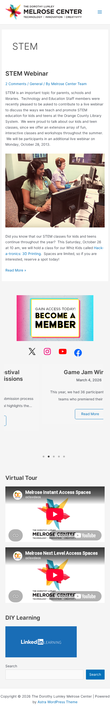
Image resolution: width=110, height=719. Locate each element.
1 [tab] (43, 457)
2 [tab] (49, 457)
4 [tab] (59, 457)
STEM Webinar (26, 73)
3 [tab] (54, 457)
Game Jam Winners (53, 372)
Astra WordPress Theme (58, 702)
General (36, 84)
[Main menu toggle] (100, 12)
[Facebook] (78, 352)
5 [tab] (64, 457)
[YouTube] (62, 351)
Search (11, 666)
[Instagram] (47, 351)
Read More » (15, 269)
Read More (54, 414)
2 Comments (15, 84)
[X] (32, 351)
